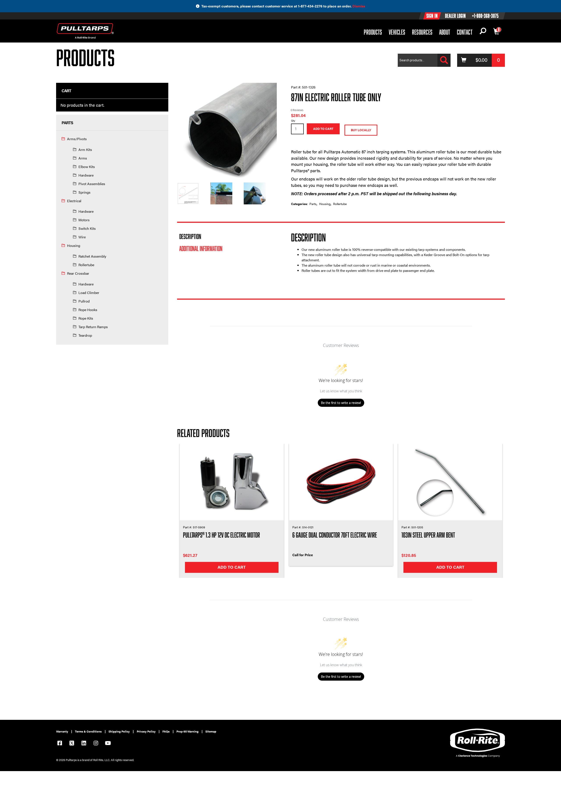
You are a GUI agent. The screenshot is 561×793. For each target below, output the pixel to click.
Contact (464, 32)
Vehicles (397, 32)
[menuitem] (64, 731)
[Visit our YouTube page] (107, 743)
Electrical (74, 200)
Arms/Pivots (77, 138)
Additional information (200, 248)
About (444, 32)
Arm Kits (85, 149)
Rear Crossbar (78, 273)
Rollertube (86, 264)
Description (190, 236)
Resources (422, 32)
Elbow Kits (86, 166)
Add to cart (323, 129)
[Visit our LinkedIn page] (83, 743)
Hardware (86, 175)
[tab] (227, 236)
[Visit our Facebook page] (59, 743)
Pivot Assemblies (91, 183)
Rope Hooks (87, 309)
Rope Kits (85, 318)
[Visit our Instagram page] (95, 743)
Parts (312, 204)
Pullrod (84, 301)
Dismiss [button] (358, 6)
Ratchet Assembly (92, 256)
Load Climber (88, 292)
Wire (82, 236)
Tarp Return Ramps (93, 326)
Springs (84, 192)
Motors (84, 219)
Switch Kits (87, 228)
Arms (82, 158)
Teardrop (85, 335)
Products (373, 32)
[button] (483, 32)
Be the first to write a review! (341, 403)
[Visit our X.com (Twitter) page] (71, 743)
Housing (73, 245)
